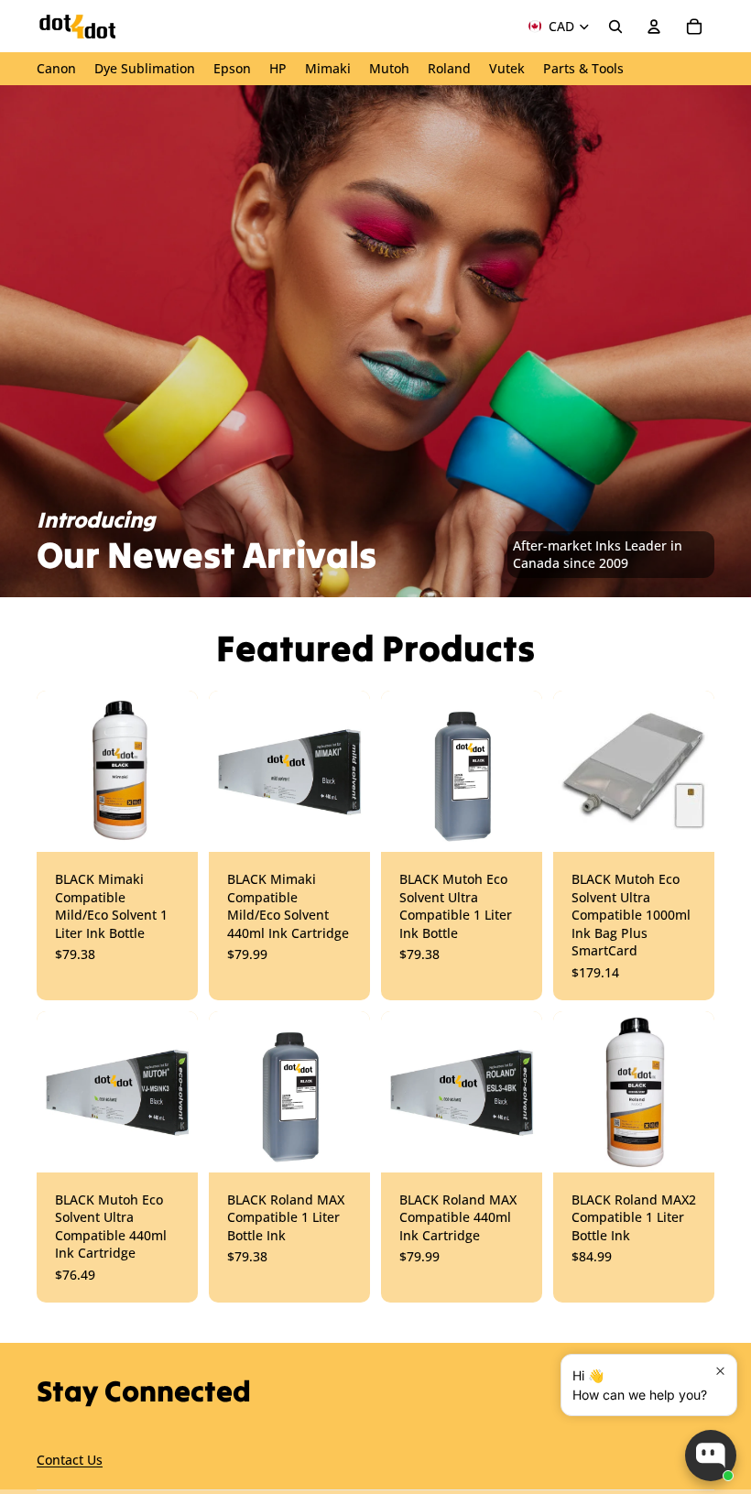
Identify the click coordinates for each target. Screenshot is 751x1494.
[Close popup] (720, 1370)
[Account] (654, 26)
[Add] (513, 823)
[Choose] (169, 823)
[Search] (615, 26)
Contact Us (70, 1460)
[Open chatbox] (710, 1455)
